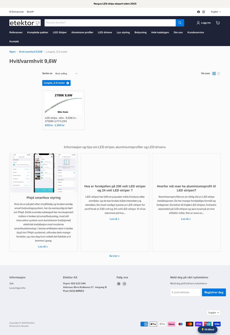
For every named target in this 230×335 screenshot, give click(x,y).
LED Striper (60, 32)
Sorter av (47, 73)
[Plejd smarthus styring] (44, 172)
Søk (11, 283)
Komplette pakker (37, 32)
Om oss (178, 32)
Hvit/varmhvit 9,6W (31, 51)
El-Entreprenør (16, 12)
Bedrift (30, 12)
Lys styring (123, 32)
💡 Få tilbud (207, 329)
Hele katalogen (160, 32)
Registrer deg (213, 292)
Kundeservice (195, 32)
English (214, 11)
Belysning (141, 32)
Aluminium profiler (82, 32)
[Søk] (180, 22)
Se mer (113, 255)
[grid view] (214, 73)
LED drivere (105, 32)
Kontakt (14, 41)
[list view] (218, 73)
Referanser (16, 32)
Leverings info (17, 288)
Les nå (42, 246)
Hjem (12, 51)
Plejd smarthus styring (44, 197)
